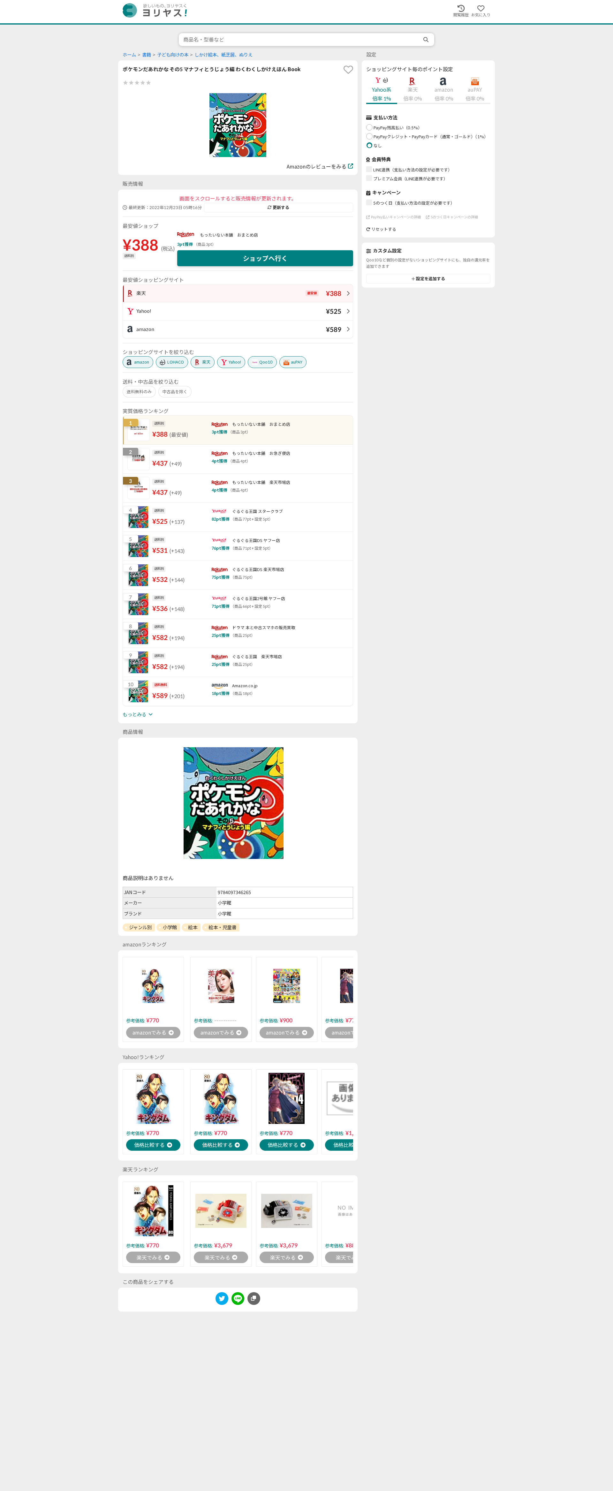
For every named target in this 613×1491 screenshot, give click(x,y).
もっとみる (135, 714)
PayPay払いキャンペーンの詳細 (396, 217)
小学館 (170, 927)
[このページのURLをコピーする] (253, 1298)
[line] (238, 1299)
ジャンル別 (140, 927)
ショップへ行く (265, 258)
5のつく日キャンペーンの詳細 (454, 217)
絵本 (192, 927)
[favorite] (348, 69)
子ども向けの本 (172, 54)
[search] (426, 39)
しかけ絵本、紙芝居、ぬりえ (223, 54)
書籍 (146, 54)
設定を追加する (430, 278)
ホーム (129, 54)
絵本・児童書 (222, 927)
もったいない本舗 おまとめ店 (229, 234)
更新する (281, 207)
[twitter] (222, 1299)
